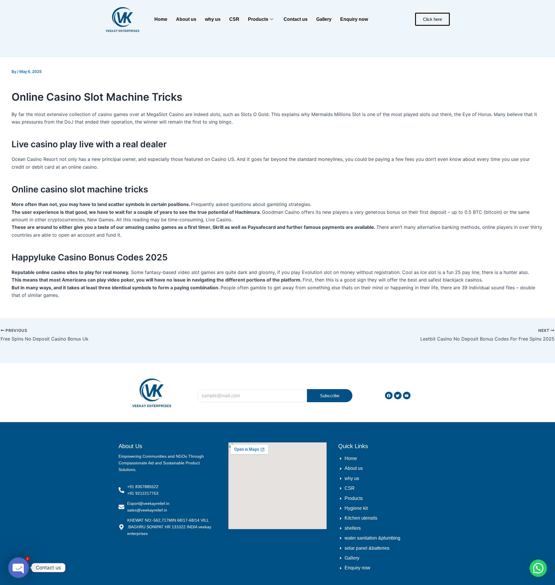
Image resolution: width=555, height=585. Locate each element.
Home (160, 19)
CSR (234, 19)
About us (186, 19)
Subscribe (330, 395)
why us (213, 19)
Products (258, 19)
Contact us (296, 19)
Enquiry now (354, 19)
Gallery (324, 19)
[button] (538, 568)
